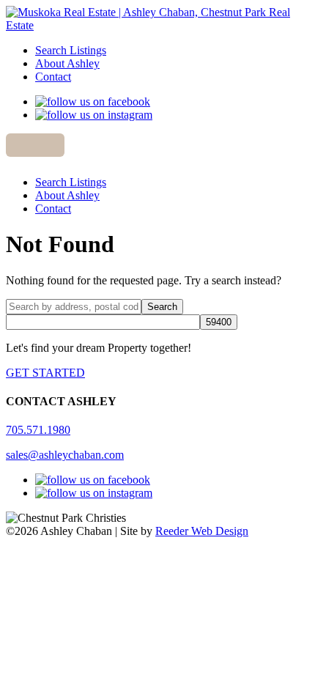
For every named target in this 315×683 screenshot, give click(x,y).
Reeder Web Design (201, 531)
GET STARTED (45, 372)
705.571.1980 (38, 430)
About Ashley (67, 63)
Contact (53, 76)
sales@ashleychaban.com (65, 454)
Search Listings (70, 50)
